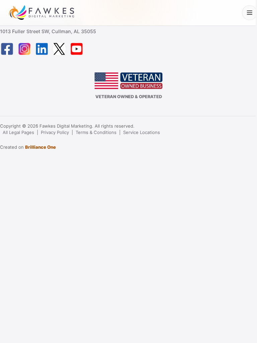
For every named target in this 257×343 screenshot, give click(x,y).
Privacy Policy (55, 132)
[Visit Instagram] (24, 49)
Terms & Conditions (96, 132)
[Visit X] (59, 49)
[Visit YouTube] (77, 49)
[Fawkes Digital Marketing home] (41, 12)
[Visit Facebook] (7, 49)
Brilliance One (40, 147)
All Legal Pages (18, 132)
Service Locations (141, 132)
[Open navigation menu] (249, 12)
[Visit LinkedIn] (42, 49)
